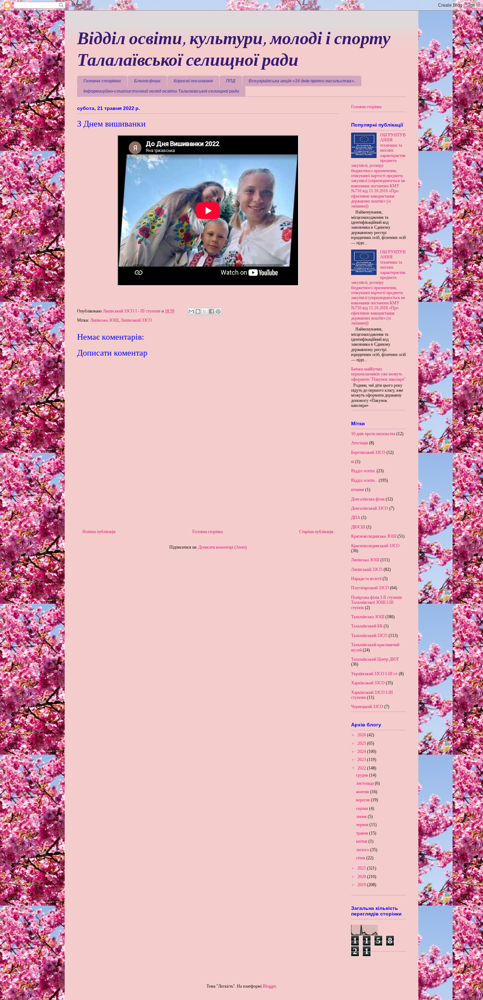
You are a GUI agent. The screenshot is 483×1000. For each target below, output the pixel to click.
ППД (230, 80)
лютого (363, 849)
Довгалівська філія (368, 499)
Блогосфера (147, 80)
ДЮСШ (358, 527)
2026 (362, 734)
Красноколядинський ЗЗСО (375, 545)
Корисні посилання (193, 80)
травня (362, 833)
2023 (362, 759)
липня (362, 816)
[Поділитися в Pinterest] (218, 311)
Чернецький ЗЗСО (367, 706)
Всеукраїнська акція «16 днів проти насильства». (302, 80)
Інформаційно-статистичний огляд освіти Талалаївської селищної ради (161, 91)
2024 (362, 751)
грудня (362, 775)
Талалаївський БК (367, 626)
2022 (362, 768)
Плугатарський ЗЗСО (370, 587)
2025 (362, 743)
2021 (362, 868)
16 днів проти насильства (373, 433)
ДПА (355, 517)
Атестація (359, 442)
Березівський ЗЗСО (368, 452)
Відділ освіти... (364, 480)
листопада (365, 783)
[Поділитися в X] (204, 311)
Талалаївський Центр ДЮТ (375, 659)
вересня (363, 799)
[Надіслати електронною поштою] (191, 311)
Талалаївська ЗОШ (367, 616)
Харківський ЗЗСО (368, 682)
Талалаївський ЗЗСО (369, 635)
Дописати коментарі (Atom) (222, 547)
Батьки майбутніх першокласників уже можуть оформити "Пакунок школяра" (378, 374)
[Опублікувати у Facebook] (211, 311)
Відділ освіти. (363, 470)
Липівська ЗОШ (104, 320)
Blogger (269, 986)
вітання (357, 489)
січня (361, 857)
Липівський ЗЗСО (136, 320)
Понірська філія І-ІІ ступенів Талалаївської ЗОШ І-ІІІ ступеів (376, 602)
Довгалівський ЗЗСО (369, 508)
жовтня (363, 791)
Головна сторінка (102, 80)
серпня (362, 808)
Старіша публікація (316, 531)
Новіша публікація (99, 531)
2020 (362, 876)
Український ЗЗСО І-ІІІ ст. (374, 673)
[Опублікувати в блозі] (198, 311)
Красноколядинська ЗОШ (373, 536)
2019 (362, 884)
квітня (362, 841)
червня (362, 824)
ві (352, 461)
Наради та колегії (366, 578)
